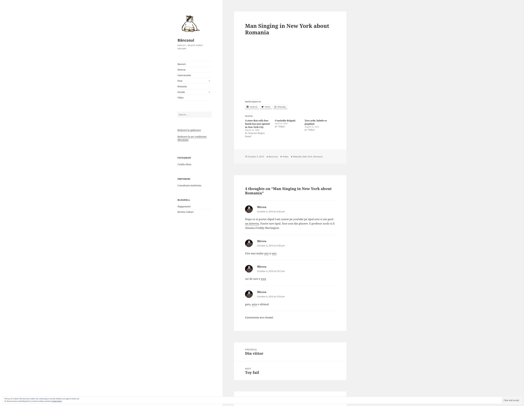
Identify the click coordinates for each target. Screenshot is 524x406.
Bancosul (273, 156)
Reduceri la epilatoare (189, 130)
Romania (182, 86)
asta (263, 279)
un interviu (252, 223)
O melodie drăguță (285, 120)
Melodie (297, 156)
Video (181, 97)
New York (307, 156)
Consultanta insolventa (189, 185)
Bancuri (182, 64)
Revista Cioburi (185, 211)
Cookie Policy (57, 401)
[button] (190, 23)
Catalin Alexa (184, 164)
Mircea (261, 207)
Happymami (184, 206)
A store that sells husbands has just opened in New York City (257, 124)
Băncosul (186, 40)
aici (266, 253)
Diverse (182, 69)
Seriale (181, 92)
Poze (180, 80)
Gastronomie (184, 75)
